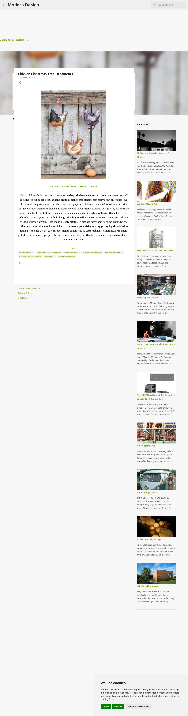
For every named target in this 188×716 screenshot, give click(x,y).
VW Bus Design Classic (147, 492)
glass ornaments (72, 252)
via (73, 248)
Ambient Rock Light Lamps (149, 539)
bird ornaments (26, 252)
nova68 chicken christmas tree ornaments (73, 186)
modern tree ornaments (30, 256)
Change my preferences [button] (138, 706)
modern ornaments (114, 252)
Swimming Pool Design (147, 297)
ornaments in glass (66, 256)
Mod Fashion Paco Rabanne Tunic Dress (155, 251)
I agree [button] (106, 706)
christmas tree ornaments (49, 252)
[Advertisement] (82, 19)
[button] (19, 83)
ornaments (49, 256)
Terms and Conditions (29, 288)
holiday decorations (92, 252)
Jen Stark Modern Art (147, 204)
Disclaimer (23, 298)
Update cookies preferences (14, 40)
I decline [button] (118, 706)
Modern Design (23, 4)
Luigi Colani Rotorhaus (147, 586)
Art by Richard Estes (146, 446)
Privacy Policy (25, 293)
